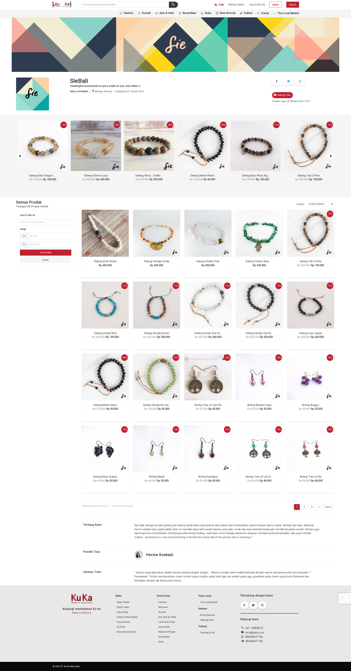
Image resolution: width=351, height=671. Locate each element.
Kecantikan (164, 637)
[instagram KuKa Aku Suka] (262, 605)
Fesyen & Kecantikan (127, 617)
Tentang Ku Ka (207, 632)
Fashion (162, 602)
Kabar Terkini (123, 602)
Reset (46, 260)
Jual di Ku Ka (257, 4)
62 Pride (121, 627)
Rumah (162, 612)
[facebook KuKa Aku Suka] (244, 605)
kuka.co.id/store (81, 612)
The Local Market (209, 602)
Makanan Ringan (167, 632)
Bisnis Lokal (123, 607)
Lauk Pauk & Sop (166, 622)
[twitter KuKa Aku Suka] (253, 605)
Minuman (163, 607)
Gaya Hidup (122, 612)
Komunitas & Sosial (126, 632)
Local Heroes (123, 622)
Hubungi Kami (207, 620)
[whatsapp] (300, 81)
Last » (328, 506)
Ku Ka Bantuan (207, 615)
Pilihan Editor (237, 4)
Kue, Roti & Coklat (167, 617)
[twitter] (288, 81)
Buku (161, 641)
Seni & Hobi (164, 627)
